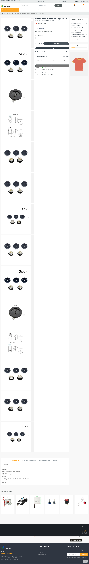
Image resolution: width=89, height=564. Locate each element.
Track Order (41, 9)
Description (15, 460)
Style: (39, 35)
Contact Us (33, 9)
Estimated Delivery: (41, 59)
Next (85, 505)
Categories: (38, 72)
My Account (77, 1)
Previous (3, 505)
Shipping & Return (44, 460)
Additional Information (29, 460)
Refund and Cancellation (42, 552)
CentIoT (44, 72)
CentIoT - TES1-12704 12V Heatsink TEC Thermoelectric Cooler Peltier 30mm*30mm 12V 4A (22, 510)
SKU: (36, 69)
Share (67, 51)
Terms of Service (41, 551)
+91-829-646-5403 (62, 1)
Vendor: (37, 71)
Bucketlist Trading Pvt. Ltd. (84, 530)
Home (22, 9)
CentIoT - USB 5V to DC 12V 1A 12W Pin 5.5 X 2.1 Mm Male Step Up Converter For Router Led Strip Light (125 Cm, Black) (7, 510)
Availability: (38, 67)
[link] (12, 497)
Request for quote (52, 65)
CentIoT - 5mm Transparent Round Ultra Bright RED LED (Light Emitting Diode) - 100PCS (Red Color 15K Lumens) (66, 510)
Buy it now (52, 48)
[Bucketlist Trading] (6, 5)
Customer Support (84, 1)
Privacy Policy (40, 549)
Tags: (36, 74)
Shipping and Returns (42, 554)
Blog (27, 9)
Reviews (55, 460)
